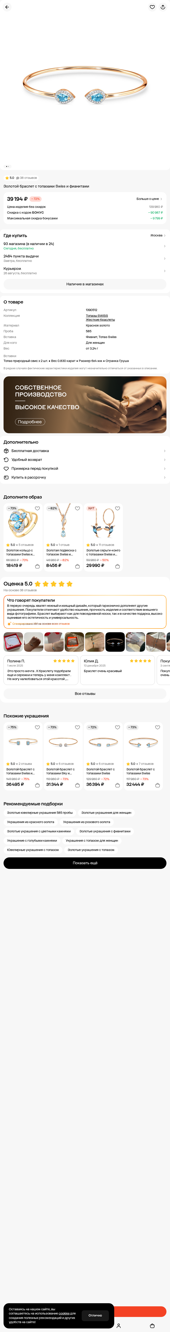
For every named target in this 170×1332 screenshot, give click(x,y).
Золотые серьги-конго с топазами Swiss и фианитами (103, 553)
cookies (64, 1313)
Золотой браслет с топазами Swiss (100, 771)
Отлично (95, 1315)
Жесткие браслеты (100, 320)
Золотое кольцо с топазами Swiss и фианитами (19, 553)
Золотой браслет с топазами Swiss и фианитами (20, 771)
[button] (85, 246)
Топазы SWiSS (97, 316)
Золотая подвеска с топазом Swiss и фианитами (61, 553)
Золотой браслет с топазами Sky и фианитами (60, 771)
